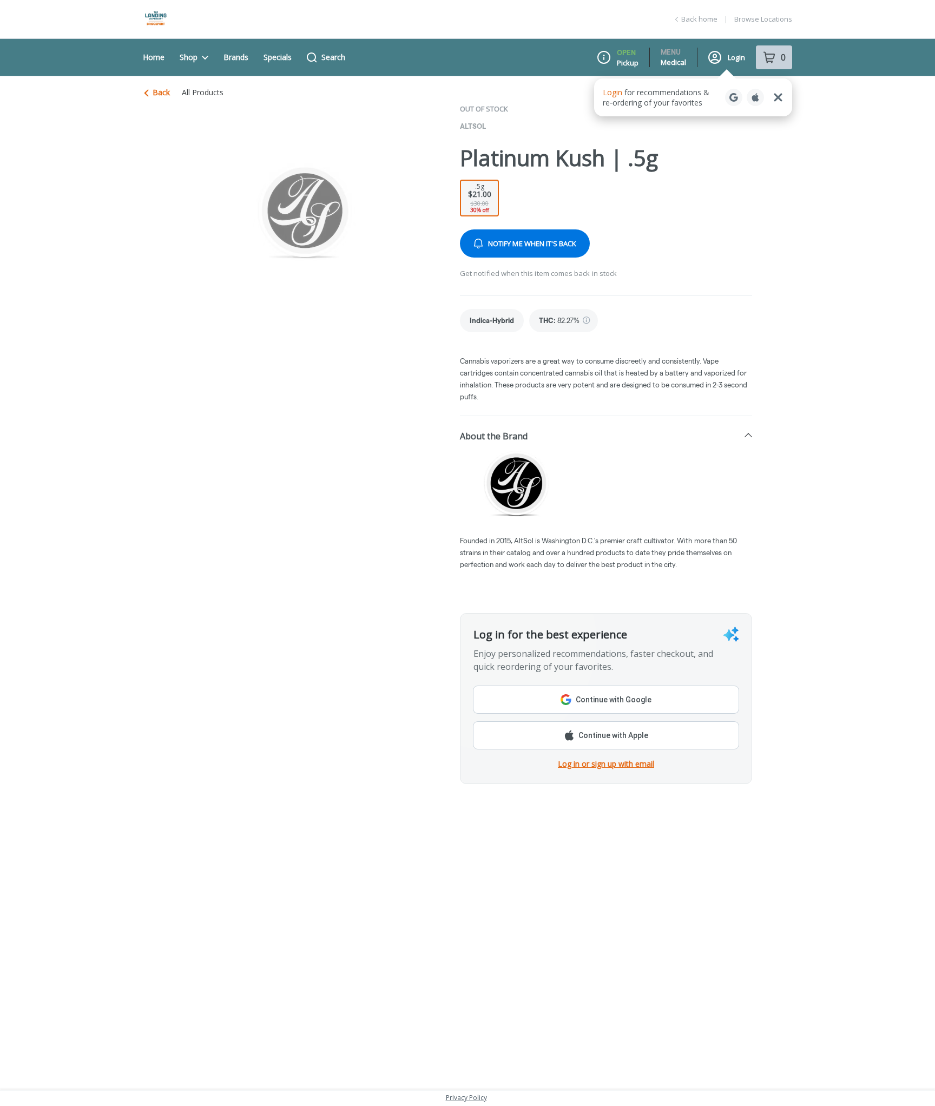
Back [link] (161, 92)
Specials (278, 57)
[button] (606, 435)
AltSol (473, 126)
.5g (479, 198)
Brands (235, 57)
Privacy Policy (466, 1097)
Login (736, 57)
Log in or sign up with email (606, 764)
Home (153, 57)
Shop (188, 57)
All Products (202, 92)
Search (333, 57)
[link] (492, 320)
